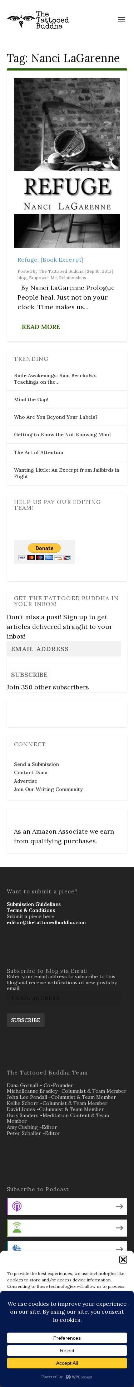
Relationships (72, 277)
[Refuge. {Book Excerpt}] (67, 163)
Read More (41, 326)
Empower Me (43, 277)
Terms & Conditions (31, 910)
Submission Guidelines (34, 904)
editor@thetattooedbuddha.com (46, 922)
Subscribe (29, 674)
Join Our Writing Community (48, 789)
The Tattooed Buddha (61, 271)
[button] (123, 1259)
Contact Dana (31, 772)
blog (22, 277)
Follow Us (28, 709)
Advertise (25, 781)
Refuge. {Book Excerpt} (51, 259)
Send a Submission (36, 764)
